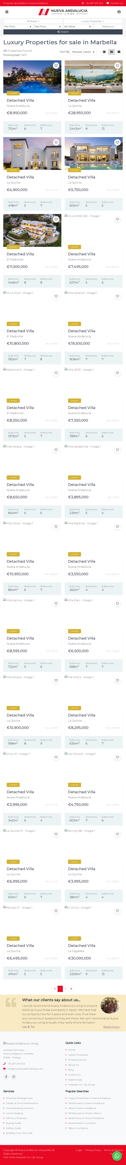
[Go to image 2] (31, 91)
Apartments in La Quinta (81, 1123)
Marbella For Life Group (81, 1084)
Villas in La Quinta (77, 1128)
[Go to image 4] (36, 91)
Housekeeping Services (19, 1108)
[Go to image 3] (33, 91)
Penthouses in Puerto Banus (84, 1113)
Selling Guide (13, 1128)
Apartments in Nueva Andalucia (85, 1118)
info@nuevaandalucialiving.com (25, 1068)
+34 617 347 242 (94, 3)
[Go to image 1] (28, 91)
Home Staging (14, 1113)
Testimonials (74, 1079)
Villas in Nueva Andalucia (81, 1108)
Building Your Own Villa (18, 1133)
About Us (73, 1064)
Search (64, 31)
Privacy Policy (93, 1150)
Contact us (116, 3)
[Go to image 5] (38, 91)
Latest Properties (77, 1054)
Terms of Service (113, 1150)
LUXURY (13, 93)
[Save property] (56, 65)
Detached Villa (20, 100)
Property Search (77, 1059)
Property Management (18, 1098)
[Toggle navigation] (6, 12)
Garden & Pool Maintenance (21, 1103)
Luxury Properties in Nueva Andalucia (89, 1098)
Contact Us (74, 1074)
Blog (70, 1069)
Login (78, 1150)
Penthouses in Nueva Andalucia (85, 1103)
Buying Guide (13, 1123)
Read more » (111, 1026)
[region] (32, 76)
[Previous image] (8, 76)
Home (71, 1049)
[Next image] (56, 76)
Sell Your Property (16, 1118)
